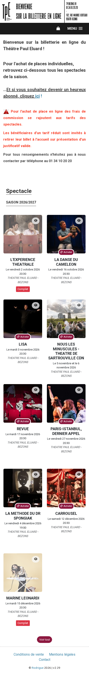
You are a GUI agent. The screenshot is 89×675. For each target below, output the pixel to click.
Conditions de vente (29, 654)
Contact (44, 660)
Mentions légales (62, 654)
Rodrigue (37, 667)
